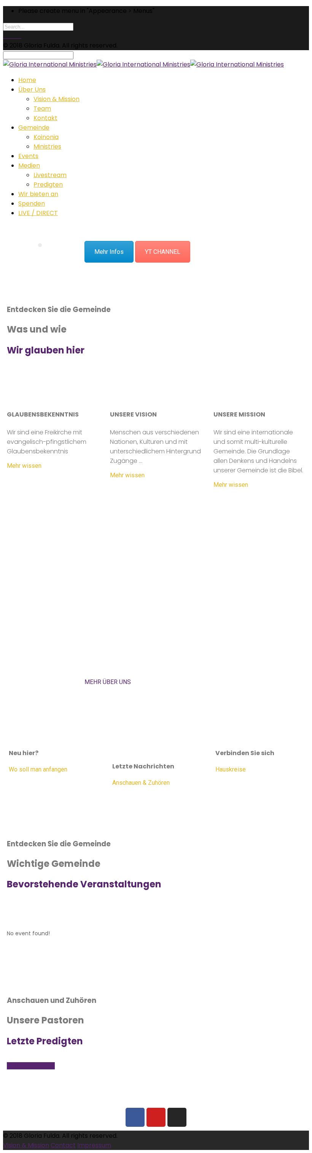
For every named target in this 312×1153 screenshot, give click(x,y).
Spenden (31, 203)
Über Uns (32, 89)
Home (27, 80)
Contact (63, 1145)
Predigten (48, 184)
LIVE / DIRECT (38, 213)
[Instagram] (176, 1117)
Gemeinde (33, 127)
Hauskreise (230, 769)
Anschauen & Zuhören (141, 782)
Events (28, 156)
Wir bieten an (38, 194)
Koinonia (46, 137)
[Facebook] (135, 1117)
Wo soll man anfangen (38, 769)
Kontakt (45, 118)
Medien (29, 165)
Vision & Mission (56, 99)
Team (42, 108)
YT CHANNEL (162, 251)
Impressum (94, 1145)
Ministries (47, 146)
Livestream (50, 175)
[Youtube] (156, 1117)
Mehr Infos (109, 251)
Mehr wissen (24, 465)
